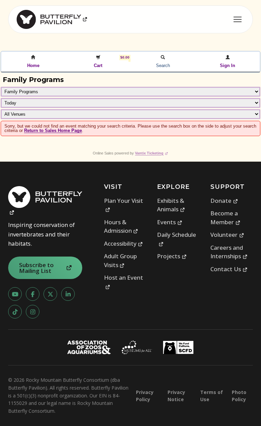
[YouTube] (15, 294)
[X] (50, 294)
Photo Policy (239, 396)
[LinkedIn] (68, 294)
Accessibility (123, 243)
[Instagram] (32, 311)
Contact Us (228, 269)
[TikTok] (15, 311)
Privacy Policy (145, 396)
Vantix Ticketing (151, 153)
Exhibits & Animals (171, 205)
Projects (172, 256)
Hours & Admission (121, 226)
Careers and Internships (228, 252)
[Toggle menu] (237, 19)
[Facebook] (32, 294)
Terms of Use (211, 396)
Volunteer (227, 235)
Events (169, 222)
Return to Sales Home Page (53, 130)
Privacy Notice (176, 396)
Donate (224, 200)
